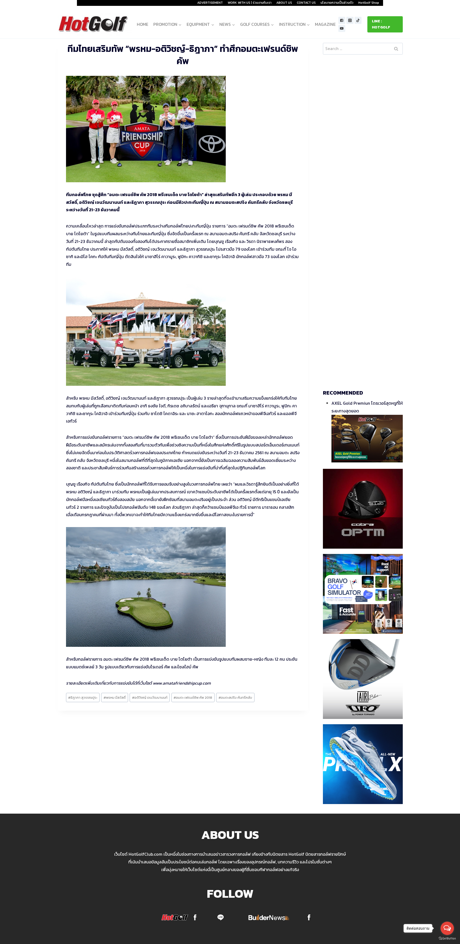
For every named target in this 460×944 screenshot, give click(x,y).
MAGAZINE (325, 24)
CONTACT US (306, 2)
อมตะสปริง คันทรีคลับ (235, 697)
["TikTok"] (358, 20)
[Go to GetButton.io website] (447, 938)
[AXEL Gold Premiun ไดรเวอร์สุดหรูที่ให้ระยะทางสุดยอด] (367, 438)
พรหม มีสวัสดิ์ (115, 697)
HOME (142, 24)
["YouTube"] (342, 28)
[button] (180, 24)
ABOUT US (284, 2)
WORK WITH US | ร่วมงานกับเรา (250, 2)
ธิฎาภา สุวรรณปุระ (82, 697)
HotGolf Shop (368, 2)
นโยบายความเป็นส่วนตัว (337, 2)
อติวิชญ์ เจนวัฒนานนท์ (149, 697)
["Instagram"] (350, 20)
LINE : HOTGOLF (381, 24)
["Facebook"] (342, 20)
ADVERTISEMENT (210, 2)
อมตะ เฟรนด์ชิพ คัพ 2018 (193, 697)
